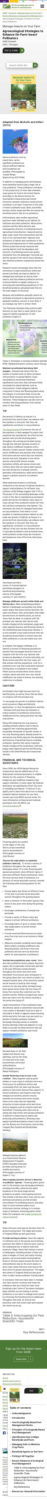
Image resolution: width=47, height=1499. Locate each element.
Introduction (18, 1417)
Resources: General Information (28, 1491)
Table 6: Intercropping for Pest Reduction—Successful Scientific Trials (29, 1470)
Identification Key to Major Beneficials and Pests (25, 1438)
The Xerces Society (11, 429)
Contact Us (7, 1425)
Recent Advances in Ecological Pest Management (22, 16)
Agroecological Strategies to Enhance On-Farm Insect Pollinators (28, 1480)
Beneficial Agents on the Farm (27, 1451)
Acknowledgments (21, 1413)
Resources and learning (12, 1384)
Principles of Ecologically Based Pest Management (28, 1431)
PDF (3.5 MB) (11, 50)
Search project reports (12, 1381)
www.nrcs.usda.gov (11, 806)
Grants (5, 1378)
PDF (31, 1390)
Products (12, 13)
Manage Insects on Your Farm (30, 13)
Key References (22, 1486)
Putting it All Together (23, 1456)
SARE (5, 13)
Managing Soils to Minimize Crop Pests (26, 1446)
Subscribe (21, 1359)
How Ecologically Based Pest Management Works (26, 1424)
